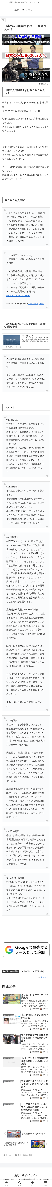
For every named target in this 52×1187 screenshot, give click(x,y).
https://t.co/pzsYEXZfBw (18, 295)
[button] (46, 668)
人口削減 (27, 971)
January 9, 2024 (36, 303)
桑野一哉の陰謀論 (12, 971)
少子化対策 (39, 971)
